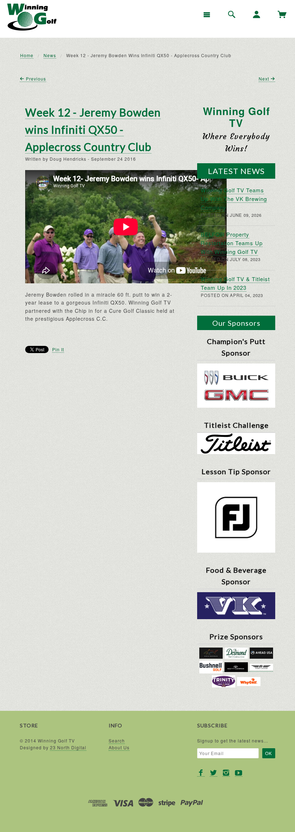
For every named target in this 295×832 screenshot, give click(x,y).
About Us (119, 747)
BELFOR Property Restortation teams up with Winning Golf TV (232, 242)
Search (117, 740)
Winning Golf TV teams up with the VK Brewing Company (234, 198)
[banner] (31, 17)
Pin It (58, 349)
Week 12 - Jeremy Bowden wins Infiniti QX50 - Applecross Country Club (93, 129)
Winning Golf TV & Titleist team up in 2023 (235, 283)
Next (265, 79)
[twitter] (213, 773)
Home (26, 55)
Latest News (236, 171)
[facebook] (201, 773)
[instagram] (226, 773)
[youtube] (238, 773)
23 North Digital (68, 747)
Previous (35, 79)
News (50, 55)
